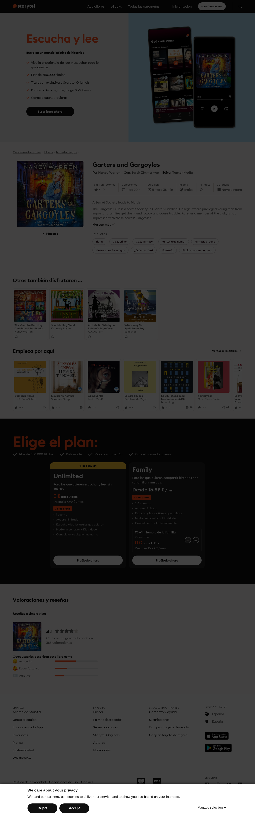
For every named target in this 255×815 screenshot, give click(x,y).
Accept (74, 808)
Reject (42, 808)
